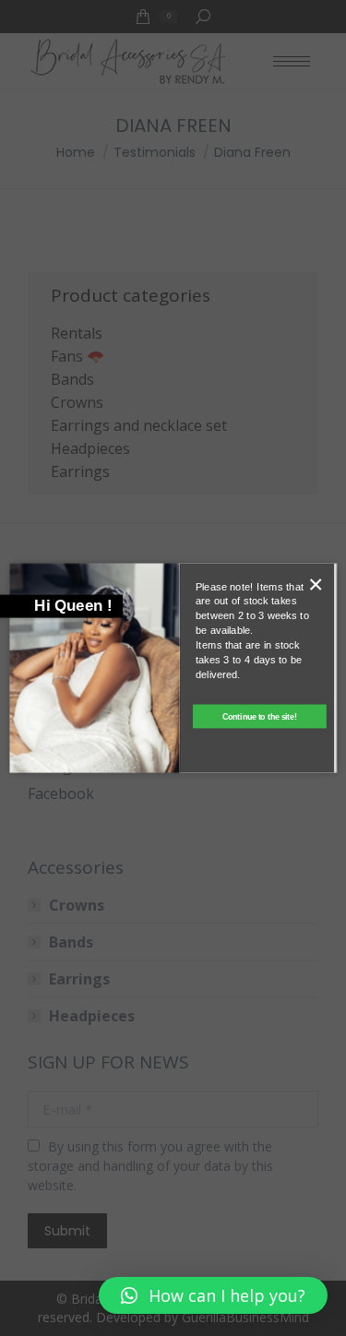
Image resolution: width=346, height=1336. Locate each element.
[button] (213, 1295)
